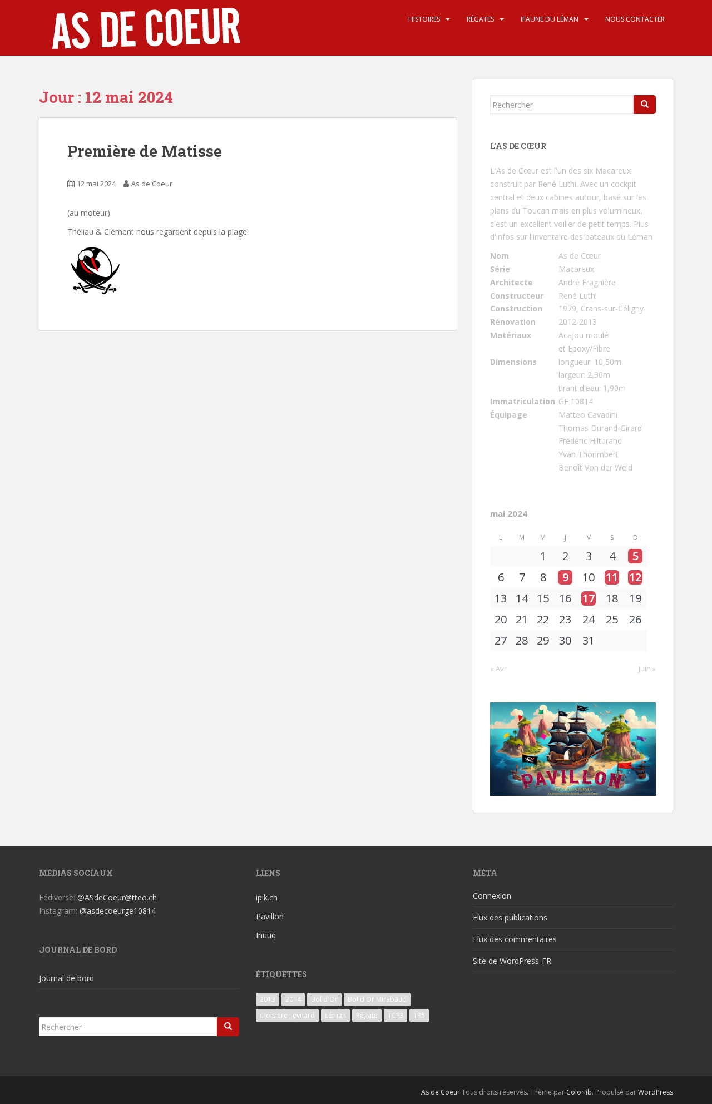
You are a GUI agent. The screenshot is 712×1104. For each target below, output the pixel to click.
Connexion (492, 895)
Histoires (424, 19)
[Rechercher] (645, 104)
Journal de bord (66, 978)
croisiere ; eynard (287, 1015)
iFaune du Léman (549, 19)
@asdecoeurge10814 (118, 910)
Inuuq (266, 935)
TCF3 (395, 1015)
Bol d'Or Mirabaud (377, 999)
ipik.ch (267, 897)
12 (635, 577)
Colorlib (579, 1092)
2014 (293, 999)
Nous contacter (635, 19)
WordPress (655, 1092)
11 (612, 577)
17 (588, 598)
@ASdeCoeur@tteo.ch (117, 897)
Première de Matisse (144, 151)
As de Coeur (151, 184)
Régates (480, 19)
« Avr (498, 669)
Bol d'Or (324, 999)
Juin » (647, 669)
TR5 (419, 1015)
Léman (335, 1015)
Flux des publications (510, 917)
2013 (267, 999)
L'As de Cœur (514, 170)
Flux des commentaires (515, 939)
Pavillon (270, 916)
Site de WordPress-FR (512, 961)
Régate (367, 1015)
